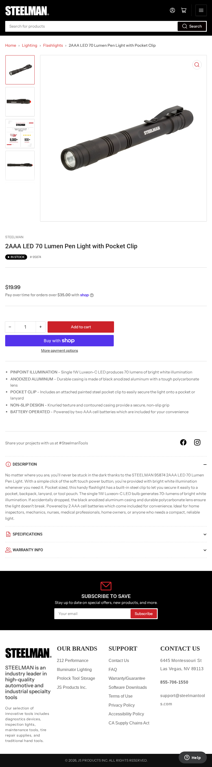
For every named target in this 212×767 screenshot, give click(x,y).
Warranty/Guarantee (127, 678)
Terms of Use (121, 696)
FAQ (113, 669)
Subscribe (144, 613)
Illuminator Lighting (74, 669)
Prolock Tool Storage (76, 678)
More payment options (59, 350)
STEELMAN (14, 237)
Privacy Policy (122, 705)
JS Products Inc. (72, 687)
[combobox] (106, 26)
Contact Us (119, 660)
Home (10, 45)
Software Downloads (128, 687)
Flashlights (53, 45)
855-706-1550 (174, 682)
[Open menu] (201, 10)
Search (195, 26)
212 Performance (72, 660)
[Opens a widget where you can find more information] (192, 758)
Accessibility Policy (126, 714)
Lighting (29, 45)
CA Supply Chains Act (129, 723)
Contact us (180, 648)
